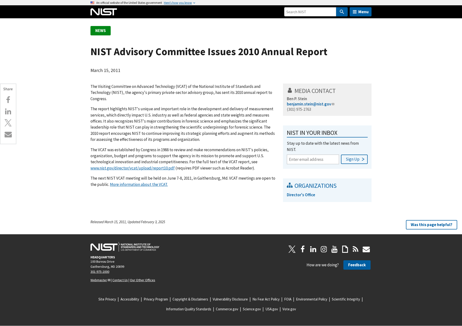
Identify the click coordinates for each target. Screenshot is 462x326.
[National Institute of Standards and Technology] (124, 247)
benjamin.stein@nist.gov (309, 104)
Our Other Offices (142, 280)
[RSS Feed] (355, 249)
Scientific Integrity (346, 299)
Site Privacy (107, 299)
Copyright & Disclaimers (190, 299)
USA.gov (271, 309)
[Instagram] (324, 249)
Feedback (357, 264)
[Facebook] (8, 100)
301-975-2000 (99, 271)
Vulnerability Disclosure (230, 299)
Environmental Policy (311, 299)
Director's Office (301, 194)
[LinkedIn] (313, 249)
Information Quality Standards (188, 309)
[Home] (103, 11)
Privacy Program (156, 299)
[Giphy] (345, 249)
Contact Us (120, 280)
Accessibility (130, 299)
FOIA (287, 299)
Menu (363, 11)
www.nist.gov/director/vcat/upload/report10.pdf (132, 168)
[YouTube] (334, 249)
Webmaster (98, 280)
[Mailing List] (366, 249)
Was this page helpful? (431, 224)
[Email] (8, 134)
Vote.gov (289, 309)
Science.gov (252, 309)
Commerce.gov (227, 309)
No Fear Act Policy (266, 299)
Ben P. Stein (297, 98)
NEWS (100, 30)
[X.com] (8, 123)
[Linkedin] (8, 111)
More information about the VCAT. (139, 184)
